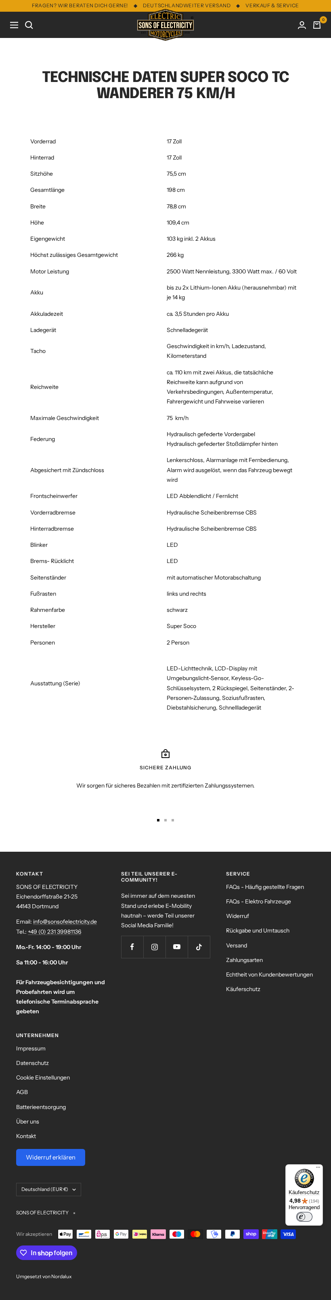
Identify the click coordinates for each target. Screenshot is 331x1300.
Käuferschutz (243, 989)
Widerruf (237, 916)
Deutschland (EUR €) (44, 1189)
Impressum (31, 1048)
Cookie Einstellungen (43, 1077)
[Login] (302, 25)
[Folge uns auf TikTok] (199, 947)
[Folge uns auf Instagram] (154, 947)
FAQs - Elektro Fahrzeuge (258, 901)
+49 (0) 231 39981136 (54, 931)
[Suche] (29, 25)
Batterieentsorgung (41, 1107)
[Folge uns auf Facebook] (132, 947)
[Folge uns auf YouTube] (177, 947)
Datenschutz (32, 1063)
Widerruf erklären (50, 1157)
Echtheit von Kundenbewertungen (269, 974)
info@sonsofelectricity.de (65, 921)
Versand (236, 945)
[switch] (304, 1217)
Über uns (27, 1121)
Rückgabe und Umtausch (257, 930)
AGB (22, 1092)
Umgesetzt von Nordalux (44, 1276)
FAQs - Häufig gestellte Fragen (265, 886)
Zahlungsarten (244, 960)
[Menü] (318, 1169)
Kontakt (26, 1136)
